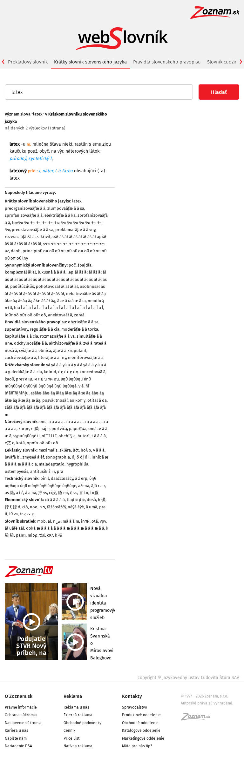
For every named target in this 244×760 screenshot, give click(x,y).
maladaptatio (51, 464)
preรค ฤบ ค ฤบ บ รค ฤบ (37, 379)
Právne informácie (21, 707)
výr (60, 151)
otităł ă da (97, 400)
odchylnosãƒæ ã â (30, 343)
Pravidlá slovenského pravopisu (167, 62)
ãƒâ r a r (98, 485)
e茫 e (9, 442)
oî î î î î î (49, 435)
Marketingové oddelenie (143, 738)
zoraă (79, 315)
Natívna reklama (78, 746)
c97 (50, 535)
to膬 (94, 492)
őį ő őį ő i (81, 457)
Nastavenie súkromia (23, 723)
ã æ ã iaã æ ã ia (71, 300)
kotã (20, 442)
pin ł (44, 478)
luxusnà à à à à (51, 272)
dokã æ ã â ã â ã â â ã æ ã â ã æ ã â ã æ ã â (65, 528)
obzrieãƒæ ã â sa (83, 322)
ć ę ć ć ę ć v (68, 371)
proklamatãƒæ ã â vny (75, 229)
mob (41, 521)
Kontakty (132, 696)
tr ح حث (27, 514)
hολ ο (86, 450)
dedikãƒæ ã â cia (26, 371)
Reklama (73, 696)
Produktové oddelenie (141, 715)
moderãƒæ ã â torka (79, 329)
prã (60, 471)
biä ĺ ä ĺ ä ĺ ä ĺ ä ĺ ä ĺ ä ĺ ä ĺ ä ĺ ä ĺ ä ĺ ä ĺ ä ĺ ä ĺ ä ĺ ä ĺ (58, 307)
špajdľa (85, 265)
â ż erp (81, 478)
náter (47, 171)
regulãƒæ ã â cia (44, 329)
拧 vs (42, 492)
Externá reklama (78, 715)
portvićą (59, 428)
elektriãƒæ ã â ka (60, 215)
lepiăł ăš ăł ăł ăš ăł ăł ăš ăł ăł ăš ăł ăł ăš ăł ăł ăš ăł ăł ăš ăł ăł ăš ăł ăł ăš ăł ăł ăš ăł (56, 279)
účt (76, 450)
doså (91, 499)
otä (95, 521)
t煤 (42, 535)
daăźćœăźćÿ (62, 478)
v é (81, 386)
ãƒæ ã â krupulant (69, 350)
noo (33, 507)
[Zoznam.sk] (197, 719)
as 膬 (9, 492)
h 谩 (101, 499)
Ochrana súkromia (21, 715)
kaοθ (9, 379)
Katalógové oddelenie (141, 730)
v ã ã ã (99, 450)
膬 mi (63, 492)
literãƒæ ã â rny (52, 357)
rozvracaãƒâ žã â (20, 236)
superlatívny (16, 329)
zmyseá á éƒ (33, 457)
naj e (45, 428)
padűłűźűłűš (22, 286)
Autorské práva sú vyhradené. (207, 703)
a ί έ (19, 492)
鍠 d (16, 507)
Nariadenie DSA (18, 746)
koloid (50, 371)
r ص (57, 521)
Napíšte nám (16, 738)
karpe (23, 428)
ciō (25, 507)
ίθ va (13, 514)
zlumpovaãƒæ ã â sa (65, 208)
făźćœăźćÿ (56, 507)
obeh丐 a (67, 435)
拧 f (8, 507)
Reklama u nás (76, 707)
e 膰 (34, 428)
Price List (71, 738)
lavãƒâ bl (13, 457)
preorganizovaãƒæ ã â (25, 208)
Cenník (69, 730)
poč (72, 265)
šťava (55, 144)
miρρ (32, 535)
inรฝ (85, 521)
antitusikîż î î (42, 471)
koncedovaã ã (92, 371)
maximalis (48, 450)
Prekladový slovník (28, 62)
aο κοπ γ (77, 400)
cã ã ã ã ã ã (55, 499)
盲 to (83, 492)
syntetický (38, 158)
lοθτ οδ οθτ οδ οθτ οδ (25, 315)
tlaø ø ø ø (76, 499)
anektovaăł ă (60, 315)
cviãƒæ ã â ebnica (35, 350)
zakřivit (44, 236)
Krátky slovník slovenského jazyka (90, 62)
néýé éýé (76, 507)
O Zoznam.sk (18, 696)
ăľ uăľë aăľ (14, 528)
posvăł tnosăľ (55, 400)
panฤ (21, 535)
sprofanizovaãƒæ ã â (24, 215)
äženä (83, 485)
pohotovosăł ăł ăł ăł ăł (57, 286)
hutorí (84, 435)
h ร (42, 507)
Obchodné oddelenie (140, 723)
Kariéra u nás (16, 730)
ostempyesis (16, 471)
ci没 (52, 492)
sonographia (58, 457)
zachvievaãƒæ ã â (20, 357)
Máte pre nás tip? (137, 746)
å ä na (30, 492)
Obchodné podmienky (82, 723)
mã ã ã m (71, 521)
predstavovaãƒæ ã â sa (32, 229)
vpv (103, 521)
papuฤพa (77, 428)
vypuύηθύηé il (26, 435)
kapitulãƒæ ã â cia (21, 336)
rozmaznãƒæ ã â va (57, 336)
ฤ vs (73, 492)
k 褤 (58, 535)
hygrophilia (77, 464)
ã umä (91, 507)
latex (76, 201)
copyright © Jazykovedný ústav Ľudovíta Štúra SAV (188, 677)
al (49, 521)
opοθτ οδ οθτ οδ (42, 442)
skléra (65, 450)
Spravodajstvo (134, 707)
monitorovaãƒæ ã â (86, 357)
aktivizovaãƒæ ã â (65, 343)
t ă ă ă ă (99, 435)
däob (16, 250)
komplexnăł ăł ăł (20, 272)
